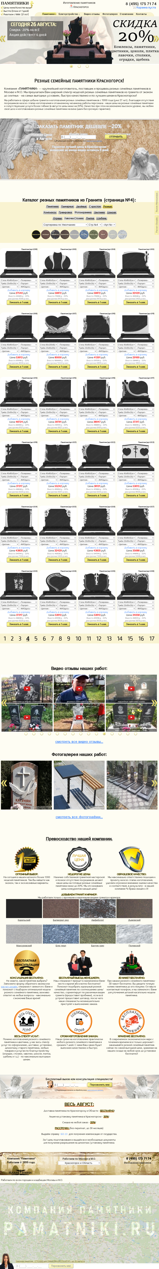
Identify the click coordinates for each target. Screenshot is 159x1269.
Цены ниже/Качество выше (17, 7)
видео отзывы (79, 741)
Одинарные (67, 206)
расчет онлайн (9, 986)
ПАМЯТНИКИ (15, 3)
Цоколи (111, 212)
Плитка (90, 218)
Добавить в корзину (18, 290)
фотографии (79, 816)
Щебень (101, 218)
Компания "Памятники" (21, 1158)
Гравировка (65, 212)
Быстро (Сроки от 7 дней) (16, 11)
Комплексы (50, 212)
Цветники (99, 212)
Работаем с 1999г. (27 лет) (16, 14)
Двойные (81, 206)
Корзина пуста (146, 7)
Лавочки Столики (73, 218)
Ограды (57, 218)
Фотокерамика (83, 212)
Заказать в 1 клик (18, 302)
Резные (107, 206)
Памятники (52, 206)
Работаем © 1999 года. (21, 1162)
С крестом (95, 206)
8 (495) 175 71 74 (141, 3)
